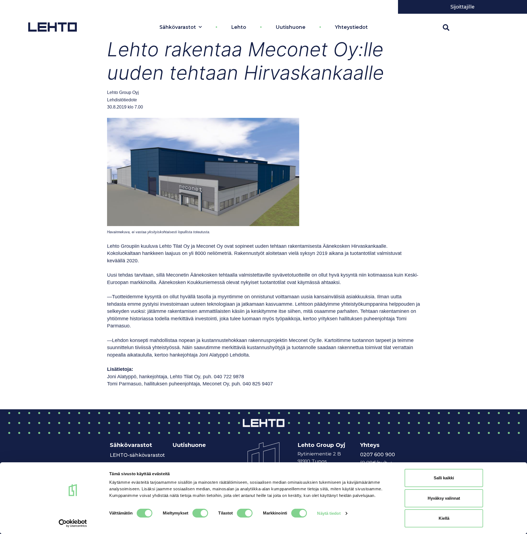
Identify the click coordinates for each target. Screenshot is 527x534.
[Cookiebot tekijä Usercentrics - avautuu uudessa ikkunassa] (73, 523)
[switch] (200, 513)
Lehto (238, 27)
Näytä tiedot (328, 513)
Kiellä (444, 518)
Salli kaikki (444, 477)
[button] (446, 27)
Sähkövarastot (177, 27)
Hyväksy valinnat (444, 498)
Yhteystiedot (351, 27)
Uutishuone (290, 27)
